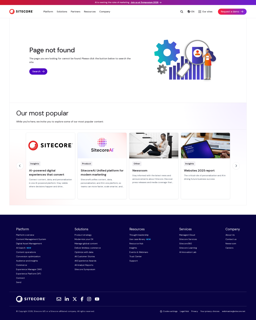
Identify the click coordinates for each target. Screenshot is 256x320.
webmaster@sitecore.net (233, 311)
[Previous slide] (20, 165)
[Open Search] (181, 11)
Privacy (194, 311)
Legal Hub (184, 311)
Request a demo (230, 11)
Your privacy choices (210, 311)
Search (36, 71)
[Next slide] (236, 165)
